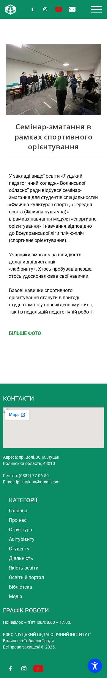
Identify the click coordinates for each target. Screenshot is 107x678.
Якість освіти (23, 568)
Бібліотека (20, 587)
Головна (18, 510)
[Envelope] (72, 9)
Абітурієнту (21, 539)
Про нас (17, 520)
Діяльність (21, 558)
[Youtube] (59, 9)
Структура (20, 530)
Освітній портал (26, 577)
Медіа (15, 596)
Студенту (19, 549)
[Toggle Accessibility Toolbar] (95, 666)
